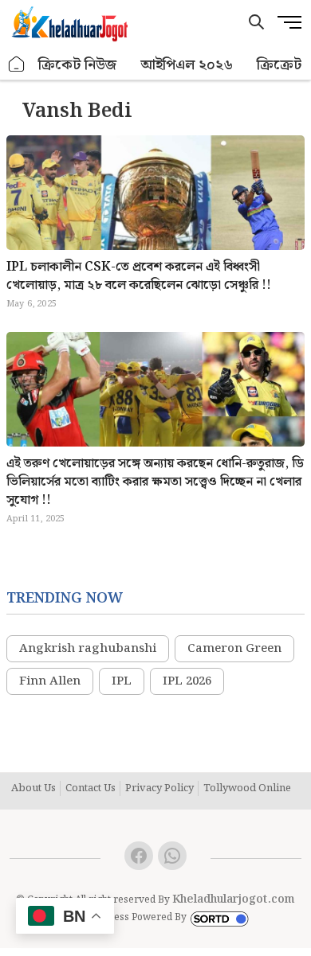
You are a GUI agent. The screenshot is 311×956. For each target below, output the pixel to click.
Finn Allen (50, 681)
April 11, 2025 (35, 519)
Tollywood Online (247, 789)
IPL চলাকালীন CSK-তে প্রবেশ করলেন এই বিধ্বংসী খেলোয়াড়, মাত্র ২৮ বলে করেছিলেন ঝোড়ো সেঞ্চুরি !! (138, 276)
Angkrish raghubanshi (87, 648)
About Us (33, 789)
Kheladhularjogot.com (233, 899)
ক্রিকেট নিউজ (77, 64)
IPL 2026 (187, 681)
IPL (122, 681)
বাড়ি (16, 64)
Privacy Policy (159, 789)
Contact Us (90, 789)
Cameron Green (234, 648)
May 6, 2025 (31, 304)
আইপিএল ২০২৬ (186, 64)
